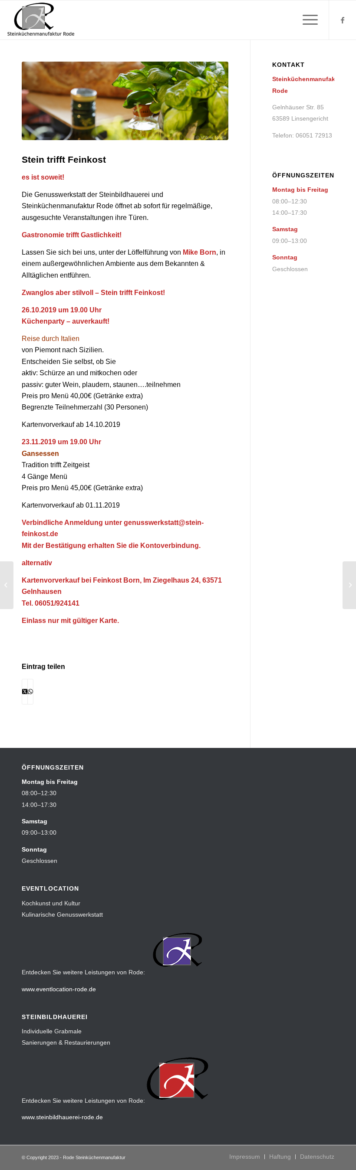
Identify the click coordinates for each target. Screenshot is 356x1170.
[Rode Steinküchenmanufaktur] (41, 19)
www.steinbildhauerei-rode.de (62, 1117)
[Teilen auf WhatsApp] (30, 691)
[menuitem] (306, 19)
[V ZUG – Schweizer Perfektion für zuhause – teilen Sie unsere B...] (6, 585)
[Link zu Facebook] (342, 19)
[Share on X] (24, 691)
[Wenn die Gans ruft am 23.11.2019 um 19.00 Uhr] (349, 585)
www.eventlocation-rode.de (59, 989)
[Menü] (306, 19)
